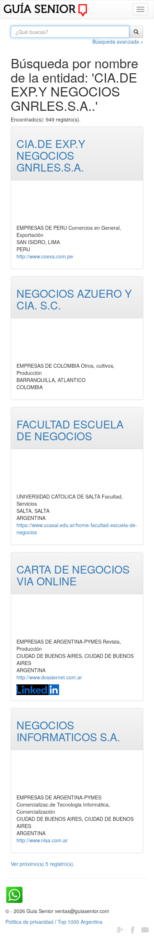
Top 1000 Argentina (80, 921)
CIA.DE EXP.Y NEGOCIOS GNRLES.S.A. (50, 155)
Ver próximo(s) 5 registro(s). (42, 863)
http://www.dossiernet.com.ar (49, 677)
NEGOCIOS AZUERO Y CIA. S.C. (74, 299)
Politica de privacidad (29, 921)
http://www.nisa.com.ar (42, 840)
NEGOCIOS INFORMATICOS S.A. (68, 730)
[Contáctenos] (145, 928)
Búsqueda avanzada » (117, 41)
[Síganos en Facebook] (132, 928)
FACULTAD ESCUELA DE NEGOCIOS (70, 429)
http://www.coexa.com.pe (44, 256)
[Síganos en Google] (120, 928)
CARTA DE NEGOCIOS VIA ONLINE (73, 575)
